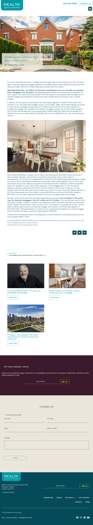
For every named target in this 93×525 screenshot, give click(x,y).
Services (69, 498)
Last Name (50, 419)
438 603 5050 (70, 4)
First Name (7, 419)
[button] (90, 9)
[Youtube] (88, 517)
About (59, 498)
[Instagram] (81, 517)
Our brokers (84, 498)
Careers (78, 502)
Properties (48, 498)
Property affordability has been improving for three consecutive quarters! (22, 337)
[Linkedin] (84, 517)
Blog (87, 502)
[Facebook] (77, 517)
